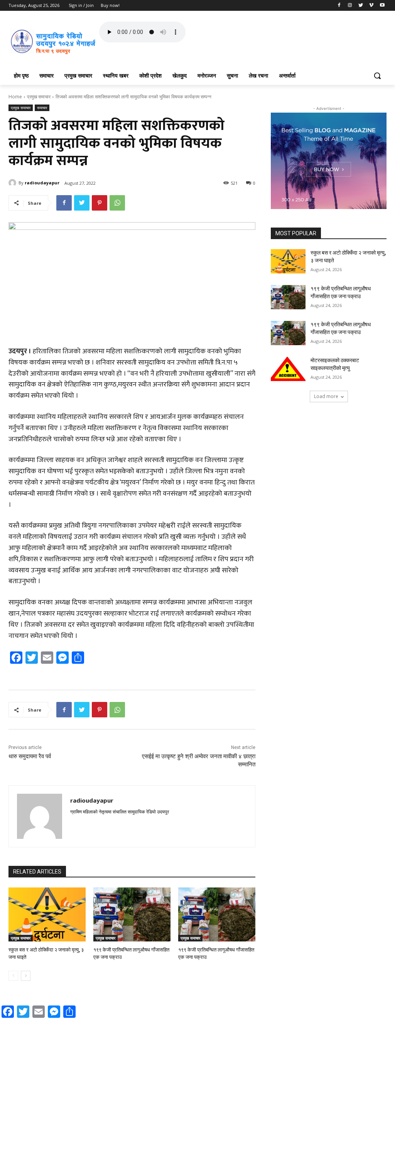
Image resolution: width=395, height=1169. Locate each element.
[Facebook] (339, 5)
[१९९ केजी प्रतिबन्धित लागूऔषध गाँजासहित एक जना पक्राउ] (131, 914)
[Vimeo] (371, 5)
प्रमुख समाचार (39, 96)
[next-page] (25, 976)
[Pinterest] (99, 203)
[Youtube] (382, 5)
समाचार (42, 107)
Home (15, 96)
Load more (326, 396)
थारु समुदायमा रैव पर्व (29, 756)
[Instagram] (350, 5)
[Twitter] (360, 5)
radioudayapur (42, 183)
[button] (377, 75)
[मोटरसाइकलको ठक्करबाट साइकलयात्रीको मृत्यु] (288, 369)
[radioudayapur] (13, 183)
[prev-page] (13, 976)
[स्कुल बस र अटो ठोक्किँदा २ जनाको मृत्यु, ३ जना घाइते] (47, 914)
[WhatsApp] (117, 203)
